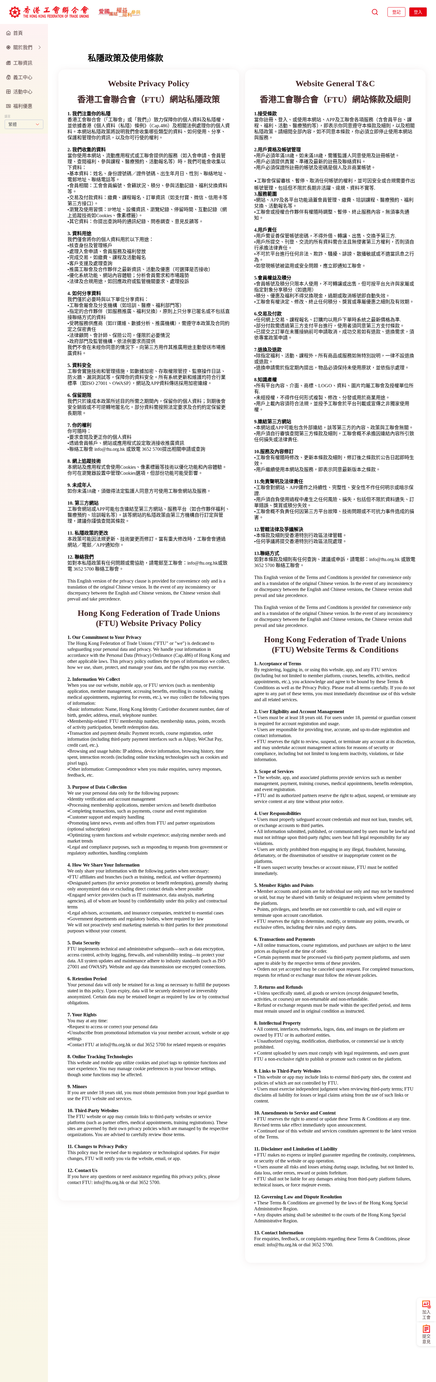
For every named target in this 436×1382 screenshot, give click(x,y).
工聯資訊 (22, 63)
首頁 (18, 33)
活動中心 (22, 92)
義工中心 (22, 77)
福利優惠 (22, 106)
